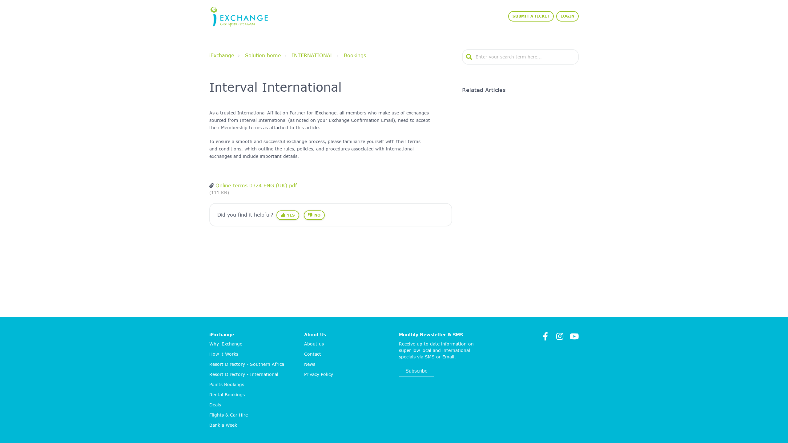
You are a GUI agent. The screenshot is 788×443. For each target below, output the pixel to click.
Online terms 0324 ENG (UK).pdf (256, 185)
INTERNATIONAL (312, 55)
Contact (312, 354)
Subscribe (416, 370)
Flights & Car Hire (228, 414)
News (309, 364)
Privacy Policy (318, 374)
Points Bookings (226, 384)
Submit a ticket (531, 16)
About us (314, 343)
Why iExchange (225, 343)
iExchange (221, 55)
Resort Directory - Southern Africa (246, 364)
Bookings (355, 55)
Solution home (263, 55)
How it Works (223, 354)
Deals (215, 404)
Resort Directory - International (243, 374)
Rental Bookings (227, 394)
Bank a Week (223, 425)
